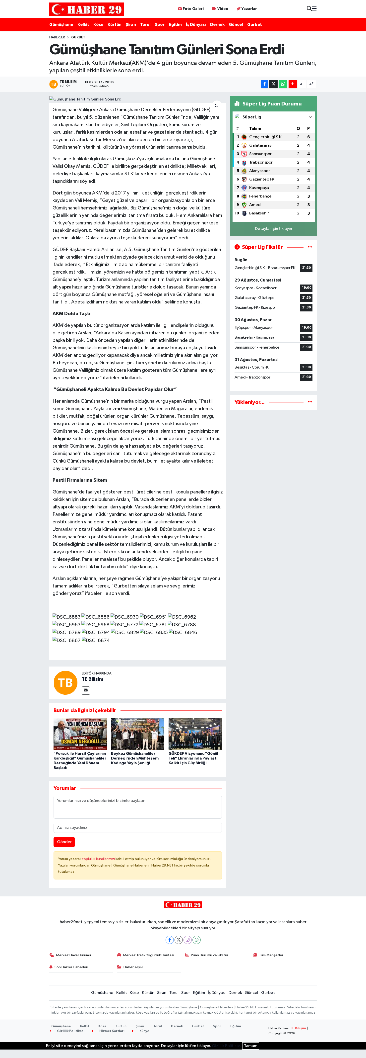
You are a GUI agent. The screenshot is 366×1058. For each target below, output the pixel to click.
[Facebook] (170, 940)
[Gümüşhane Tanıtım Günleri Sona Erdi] (137, 99)
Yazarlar (249, 9)
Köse (98, 24)
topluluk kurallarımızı (99, 859)
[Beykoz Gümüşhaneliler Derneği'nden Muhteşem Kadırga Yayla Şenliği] (137, 734)
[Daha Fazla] (293, 84)
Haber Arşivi (133, 967)
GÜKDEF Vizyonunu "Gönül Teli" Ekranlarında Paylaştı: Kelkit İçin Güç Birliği (194, 758)
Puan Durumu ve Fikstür (209, 955)
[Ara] (309, 9)
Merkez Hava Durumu (73, 955)
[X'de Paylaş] (273, 84)
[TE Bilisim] (65, 682)
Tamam (250, 1046)
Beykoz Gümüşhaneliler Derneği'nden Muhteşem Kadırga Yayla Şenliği (135, 758)
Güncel (236, 24)
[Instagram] (187, 940)
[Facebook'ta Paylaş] (264, 84)
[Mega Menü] (314, 9)
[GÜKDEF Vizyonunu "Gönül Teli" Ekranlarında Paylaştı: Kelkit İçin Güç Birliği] (195, 734)
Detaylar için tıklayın (273, 229)
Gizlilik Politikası (70, 1031)
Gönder (64, 842)
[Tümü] (310, 402)
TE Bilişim (298, 1028)
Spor (160, 24)
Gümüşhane (61, 24)
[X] (179, 940)
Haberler (57, 37)
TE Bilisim (92, 679)
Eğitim (175, 24)
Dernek (217, 24)
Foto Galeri (193, 9)
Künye (144, 1031)
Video (222, 9)
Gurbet (254, 24)
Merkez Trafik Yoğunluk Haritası (148, 955)
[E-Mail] (86, 690)
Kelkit (83, 24)
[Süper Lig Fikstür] (310, 247)
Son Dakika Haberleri (71, 967)
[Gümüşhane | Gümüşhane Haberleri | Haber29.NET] (86, 9)
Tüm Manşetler (271, 955)
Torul (145, 24)
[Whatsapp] (196, 940)
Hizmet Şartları (111, 1031)
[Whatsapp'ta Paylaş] (283, 84)
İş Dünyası (196, 24)
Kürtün (115, 24)
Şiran (131, 24)
